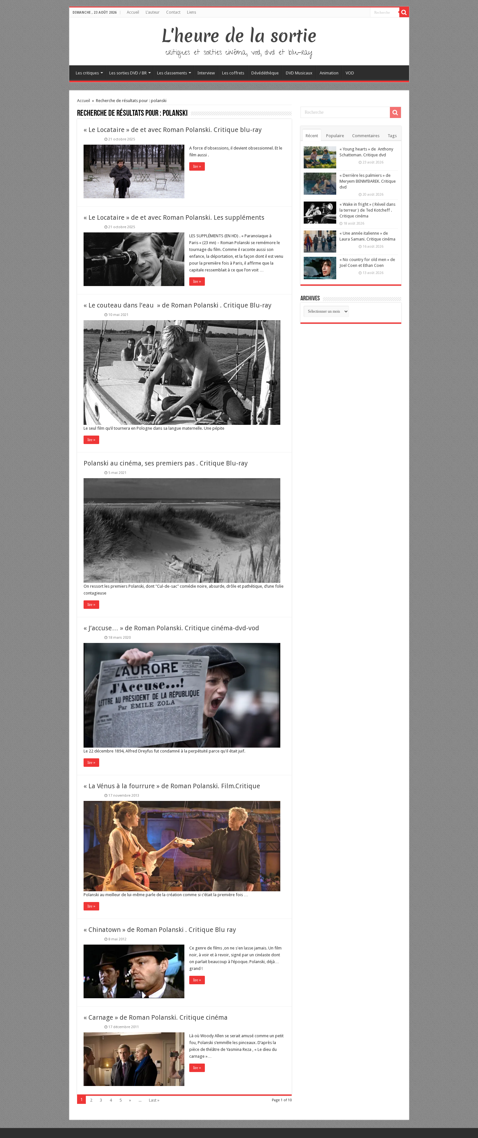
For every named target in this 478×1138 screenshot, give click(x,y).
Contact (173, 12)
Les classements (172, 73)
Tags (392, 135)
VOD (350, 73)
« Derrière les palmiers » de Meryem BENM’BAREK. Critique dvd (367, 181)
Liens (191, 12)
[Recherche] (404, 12)
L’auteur (153, 12)
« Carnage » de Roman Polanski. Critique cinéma (156, 1017)
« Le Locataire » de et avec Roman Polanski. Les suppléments (174, 217)
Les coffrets (233, 73)
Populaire (335, 135)
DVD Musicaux (299, 73)
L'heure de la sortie (239, 35)
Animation (329, 73)
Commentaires (365, 135)
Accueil (133, 12)
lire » (197, 166)
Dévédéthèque (265, 73)
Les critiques (87, 73)
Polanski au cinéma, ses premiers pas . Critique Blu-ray (166, 463)
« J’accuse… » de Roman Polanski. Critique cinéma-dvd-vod (171, 628)
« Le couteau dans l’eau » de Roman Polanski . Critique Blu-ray (178, 305)
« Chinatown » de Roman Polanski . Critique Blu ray (160, 930)
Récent (312, 135)
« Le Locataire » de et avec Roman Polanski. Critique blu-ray (173, 130)
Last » (154, 1100)
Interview (206, 73)
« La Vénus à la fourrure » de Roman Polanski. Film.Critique (172, 786)
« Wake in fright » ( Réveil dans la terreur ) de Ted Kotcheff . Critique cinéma (367, 210)
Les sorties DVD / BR (128, 73)
